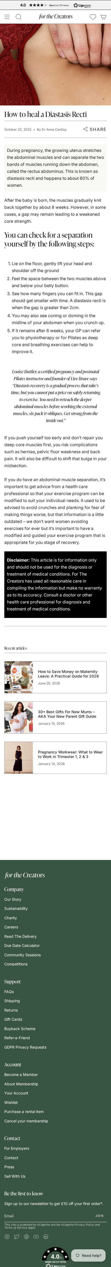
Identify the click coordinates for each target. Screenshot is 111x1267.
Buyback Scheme (19, 1028)
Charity (10, 918)
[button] (18, 17)
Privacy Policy (84, 1224)
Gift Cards (13, 1019)
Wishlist (11, 1102)
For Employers (16, 1148)
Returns (11, 1010)
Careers (11, 927)
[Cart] (103, 17)
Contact (11, 1157)
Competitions (15, 964)
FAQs (9, 991)
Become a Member (21, 1074)
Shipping (12, 1000)
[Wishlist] (93, 17)
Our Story (12, 899)
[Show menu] (7, 17)
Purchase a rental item (24, 1111)
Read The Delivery (20, 936)
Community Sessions (22, 955)
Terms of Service (15, 1227)
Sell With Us (14, 1176)
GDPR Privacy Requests (25, 1047)
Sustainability (16, 908)
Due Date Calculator (22, 945)
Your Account (16, 1093)
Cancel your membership (26, 1121)
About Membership (21, 1084)
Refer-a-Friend (17, 1037)
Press (9, 1167)
